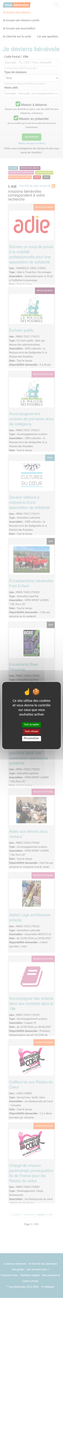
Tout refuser (31, 731)
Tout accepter (31, 724)
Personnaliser (31, 738)
